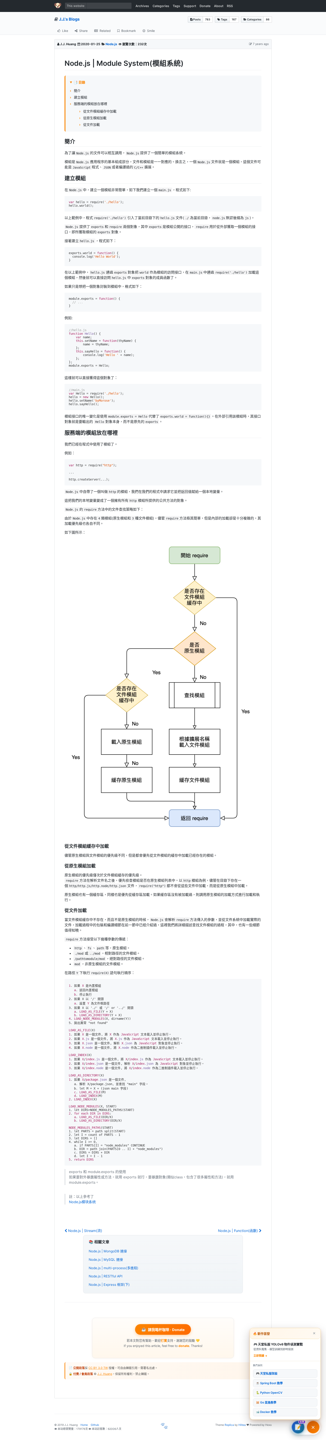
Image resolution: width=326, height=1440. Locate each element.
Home (84, 1424)
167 (234, 19)
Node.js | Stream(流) (84, 1230)
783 (207, 19)
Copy (254, 199)
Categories (161, 6)
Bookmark (128, 31)
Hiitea (242, 1424)
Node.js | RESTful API (105, 1276)
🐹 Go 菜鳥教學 (266, 1402)
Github (95, 1424)
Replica (229, 1424)
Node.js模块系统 (82, 1202)
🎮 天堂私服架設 (266, 1373)
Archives (142, 6)
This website (75, 6)
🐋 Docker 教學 (266, 1412)
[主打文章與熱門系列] (313, 1427)
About (218, 6)
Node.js (111, 44)
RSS (230, 6)
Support (190, 6)
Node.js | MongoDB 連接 (108, 1251)
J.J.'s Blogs (69, 19)
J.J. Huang (104, 1374)
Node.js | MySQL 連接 (106, 1259)
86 (267, 19)
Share (83, 31)
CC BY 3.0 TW (98, 1368)
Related (105, 31)
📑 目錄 (79, 82)
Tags (176, 6)
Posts (196, 19)
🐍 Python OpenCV (269, 1393)
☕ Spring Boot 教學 (269, 1383)
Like (64, 31)
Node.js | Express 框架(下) (109, 1284)
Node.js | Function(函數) (238, 1230)
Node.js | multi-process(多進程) (113, 1268)
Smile (150, 31)
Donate (205, 6)
